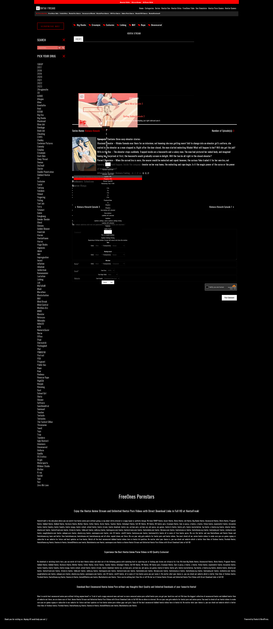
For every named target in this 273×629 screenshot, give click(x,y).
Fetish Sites (64, 13)
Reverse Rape (43, 377)
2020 (39, 76)
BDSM (40, 111)
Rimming (41, 387)
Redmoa (40, 374)
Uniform (40, 450)
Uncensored (156, 25)
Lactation (41, 276)
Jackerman (41, 270)
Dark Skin (41, 156)
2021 (39, 80)
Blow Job (41, 124)
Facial (39, 184)
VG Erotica (41, 456)
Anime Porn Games (128, 13)
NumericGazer (43, 330)
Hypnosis (41, 247)
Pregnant (41, 361)
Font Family (99, 278)
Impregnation (43, 257)
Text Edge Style (102, 274)
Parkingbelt (42, 345)
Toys (39, 431)
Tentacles (41, 418)
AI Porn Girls (148, 2)
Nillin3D (40, 323)
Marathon (41, 292)
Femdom (40, 190)
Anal (39, 108)
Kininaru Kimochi (86, 130)
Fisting (40, 200)
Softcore (41, 402)
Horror (40, 241)
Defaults (105, 282)
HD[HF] (78, 39)
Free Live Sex (42, 13)
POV (39, 358)
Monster (40, 314)
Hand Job (41, 232)
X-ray (39, 472)
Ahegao (40, 99)
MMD (39, 311)
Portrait (40, 355)
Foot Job (40, 203)
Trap (39, 434)
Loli (38, 282)
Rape (143, 25)
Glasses (40, 225)
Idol (38, 254)
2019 (39, 73)
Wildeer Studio (43, 466)
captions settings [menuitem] (108, 221)
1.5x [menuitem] (108, 193)
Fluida (255, 619)
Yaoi (39, 478)
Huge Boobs (42, 244)
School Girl (41, 393)
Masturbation (43, 295)
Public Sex (41, 364)
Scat (39, 390)
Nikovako (41, 320)
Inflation (40, 263)
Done (111, 282)
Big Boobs (81, 25)
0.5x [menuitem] (108, 197)
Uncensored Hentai (88, 13)
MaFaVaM (41, 285)
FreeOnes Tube (53, 13)
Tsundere (41, 437)
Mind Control (42, 304)
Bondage (41, 127)
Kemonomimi (42, 273)
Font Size (103, 270)
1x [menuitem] (107, 195)
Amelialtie (41, 105)
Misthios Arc (42, 307)
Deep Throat (42, 159)
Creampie (96, 25)
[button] (108, 167)
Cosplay (40, 149)
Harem (40, 235)
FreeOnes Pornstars (136, 496)
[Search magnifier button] (63, 48)
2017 (39, 67)
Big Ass (40, 114)
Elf (38, 178)
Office (39, 336)
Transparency (107, 245)
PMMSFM (41, 352)
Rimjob (40, 384)
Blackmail (41, 121)
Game (39, 213)
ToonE (39, 428)
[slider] (108, 177)
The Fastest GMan (45, 421)
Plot (39, 349)
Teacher (40, 412)
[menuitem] (108, 195)
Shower (40, 399)
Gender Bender (43, 219)
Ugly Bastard (42, 440)
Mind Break (42, 301)
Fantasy (40, 187)
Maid (39, 289)
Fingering (41, 197)
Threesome (42, 425)
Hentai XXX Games (141, 13)
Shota (39, 396)
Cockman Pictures (45, 143)
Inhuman (40, 266)
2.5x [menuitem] (108, 188)
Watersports (42, 463)
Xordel (40, 475)
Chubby (40, 140)
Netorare (41, 317)
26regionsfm (42, 89)
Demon (40, 162)
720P (93, 109)
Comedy (40, 146)
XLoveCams (136, 2)
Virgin (39, 459)
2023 (39, 86)
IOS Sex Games (115, 13)
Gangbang (41, 216)
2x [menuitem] (108, 190)
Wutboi (40, 469)
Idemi (39, 251)
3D (38, 92)
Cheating (41, 133)
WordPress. (264, 619)
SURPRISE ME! (50, 26)
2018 (39, 70)
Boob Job (41, 130)
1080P (40, 64)
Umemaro (41, 444)
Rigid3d (40, 380)
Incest (40, 260)
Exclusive (110, 25)
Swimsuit (41, 409)
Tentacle (41, 415)
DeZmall (40, 165)
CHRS (39, 137)
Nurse (39, 333)
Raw (39, 371)
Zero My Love (43, 485)
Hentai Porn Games (102, 13)
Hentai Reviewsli (154, 13)
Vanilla (40, 453)
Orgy (39, 339)
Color (92, 245)
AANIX (40, 96)
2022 (39, 83)
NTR (39, 327)
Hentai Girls (125, 2)
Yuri (39, 482)
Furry (39, 206)
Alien (39, 102)
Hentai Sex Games (75, 13)
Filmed (40, 194)
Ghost (39, 222)
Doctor (40, 168)
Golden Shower (43, 228)
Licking (123, 25)
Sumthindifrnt (43, 406)
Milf (133, 25)
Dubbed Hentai (43, 175)
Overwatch (41, 342)
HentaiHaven (42, 238)
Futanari (40, 209)
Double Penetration (45, 171)
